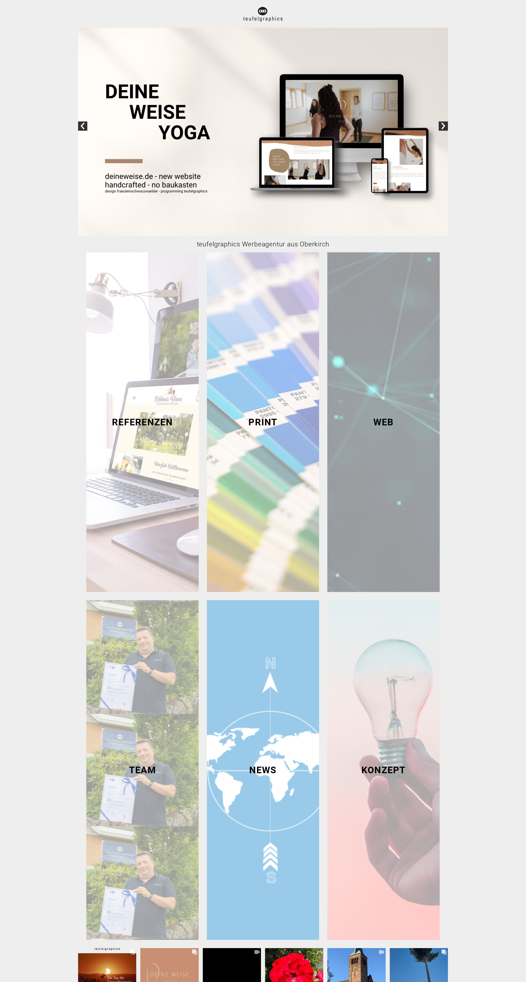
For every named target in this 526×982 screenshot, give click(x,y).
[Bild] (263, 132)
